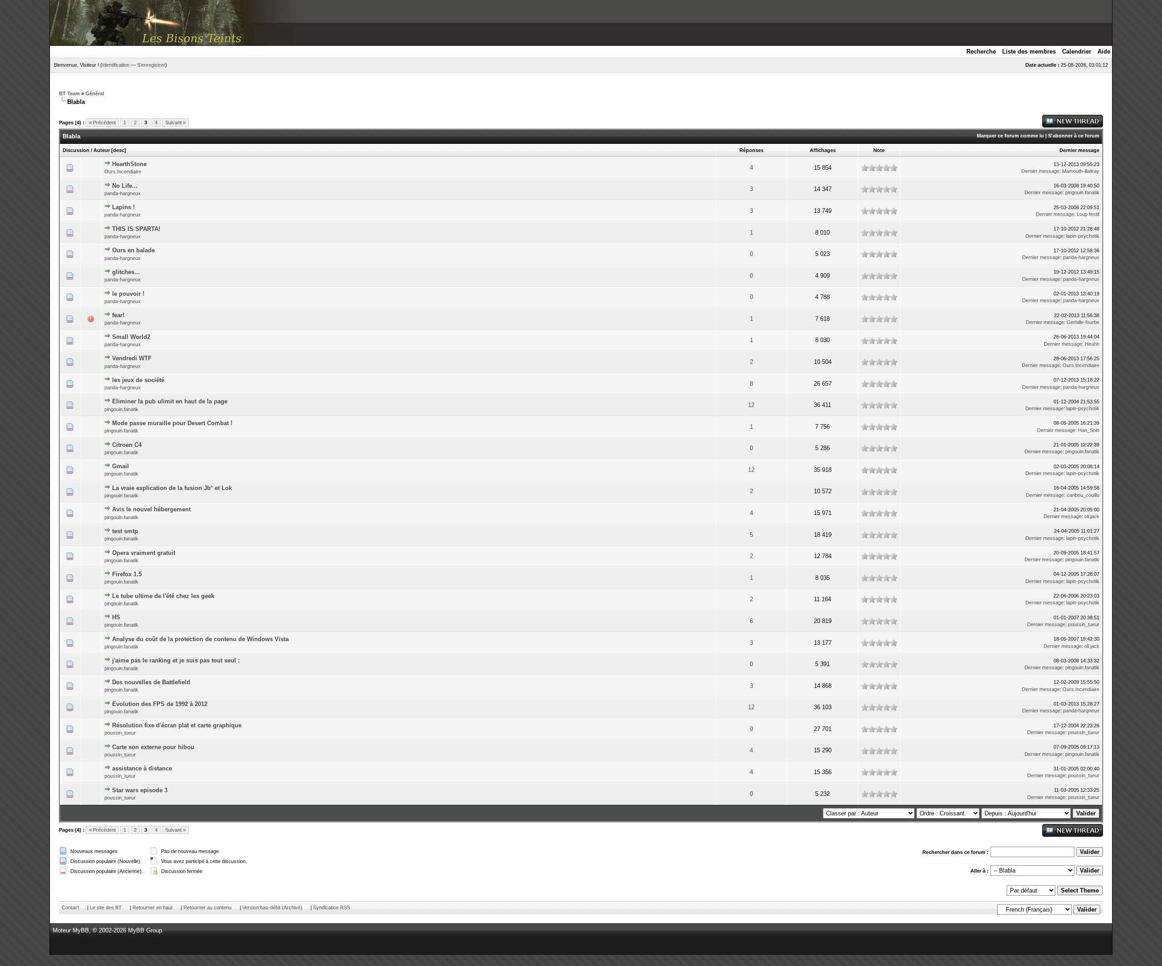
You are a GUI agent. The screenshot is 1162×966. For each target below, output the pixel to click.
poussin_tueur (1083, 624)
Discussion (76, 150)
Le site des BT (106, 907)
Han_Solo (1088, 430)
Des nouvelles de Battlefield (151, 682)
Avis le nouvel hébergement (151, 509)
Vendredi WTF (132, 358)
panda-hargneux (122, 193)
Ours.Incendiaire (122, 171)
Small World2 (131, 336)
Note (879, 150)
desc (118, 150)
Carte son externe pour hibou (153, 747)
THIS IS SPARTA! (136, 229)
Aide (1104, 51)
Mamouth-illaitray (1080, 171)
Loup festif (1088, 214)
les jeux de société (138, 380)
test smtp (125, 531)
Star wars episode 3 (139, 790)
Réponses (751, 150)
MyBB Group (145, 930)
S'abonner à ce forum (1073, 135)
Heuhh (1092, 344)
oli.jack (1091, 516)
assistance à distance (142, 768)
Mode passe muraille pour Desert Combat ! (172, 423)
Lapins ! (123, 207)
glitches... (126, 272)
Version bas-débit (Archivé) (272, 907)
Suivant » (175, 122)
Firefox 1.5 (127, 574)
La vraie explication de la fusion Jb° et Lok (172, 488)
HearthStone (129, 164)
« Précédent (102, 122)
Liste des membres (1029, 51)
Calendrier (1076, 51)
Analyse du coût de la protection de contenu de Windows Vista (200, 639)
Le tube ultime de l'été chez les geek (163, 596)
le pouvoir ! (128, 293)
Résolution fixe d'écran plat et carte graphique (176, 725)
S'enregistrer (151, 65)
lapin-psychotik (1082, 236)
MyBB (81, 930)
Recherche (981, 51)
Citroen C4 (127, 444)
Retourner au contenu (207, 907)
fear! (118, 315)
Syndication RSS (331, 907)
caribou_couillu (1083, 495)
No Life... (125, 185)
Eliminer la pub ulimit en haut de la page (169, 401)
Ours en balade (133, 250)
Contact (70, 907)
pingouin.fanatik (1082, 192)
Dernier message (1079, 150)
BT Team (69, 93)
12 (751, 405)
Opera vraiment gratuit (143, 552)
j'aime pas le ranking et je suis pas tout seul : (176, 660)
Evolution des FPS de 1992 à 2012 (159, 704)
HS (116, 617)
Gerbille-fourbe (1083, 322)
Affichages (823, 150)
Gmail (120, 466)
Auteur (102, 150)
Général (94, 93)
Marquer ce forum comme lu (1010, 135)
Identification (115, 65)
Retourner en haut (152, 907)
